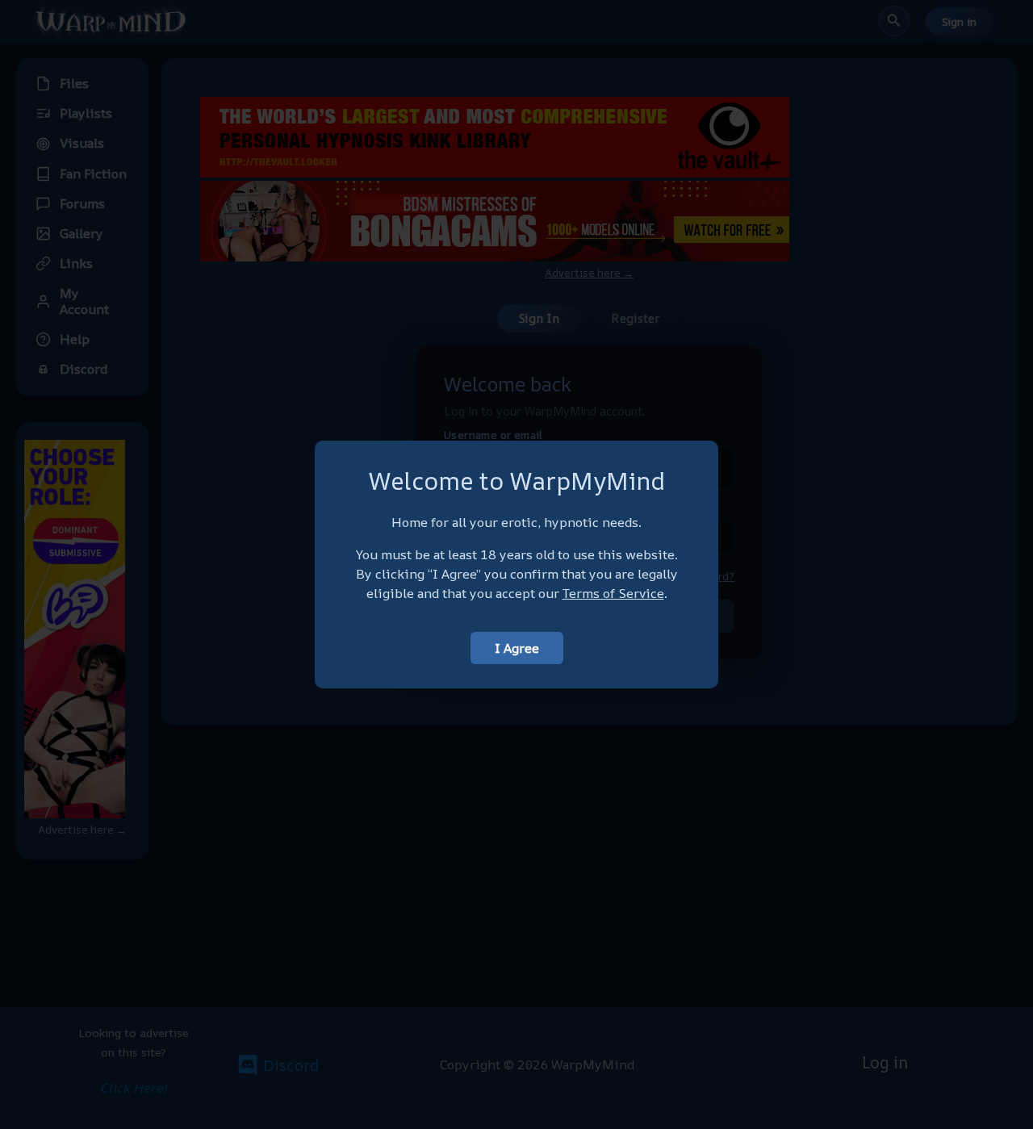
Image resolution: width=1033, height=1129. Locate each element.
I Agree (517, 648)
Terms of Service (613, 593)
